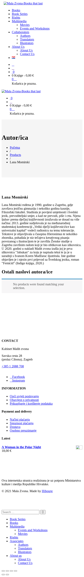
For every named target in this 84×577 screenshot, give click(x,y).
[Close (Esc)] (3, 571)
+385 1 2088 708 (13, 366)
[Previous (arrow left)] (3, 574)
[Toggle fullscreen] (11, 571)
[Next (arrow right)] (7, 574)
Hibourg (47, 491)
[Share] (7, 571)
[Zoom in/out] (15, 571)
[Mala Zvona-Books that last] (23, 3)
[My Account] (13, 68)
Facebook (18, 377)
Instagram (18, 380)
